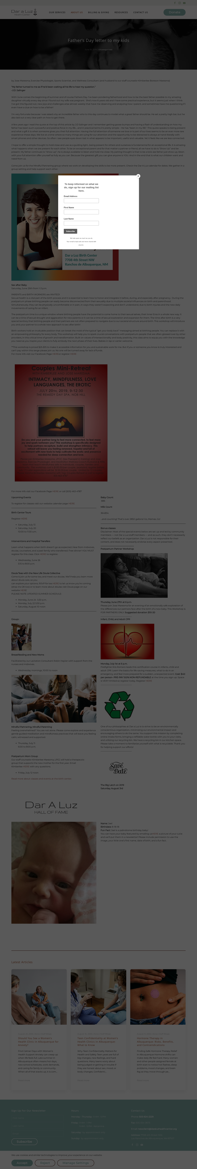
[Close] (138, 176)
